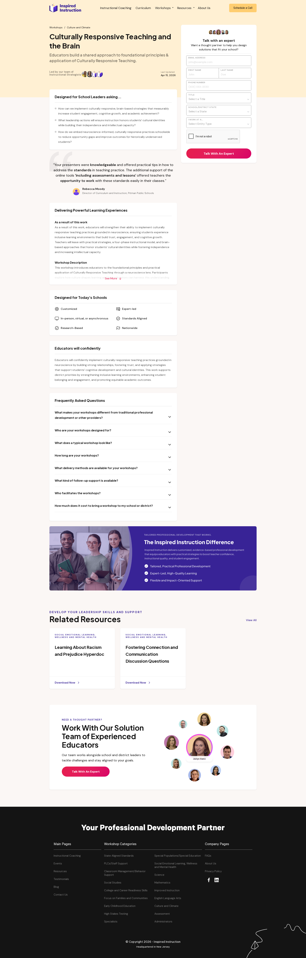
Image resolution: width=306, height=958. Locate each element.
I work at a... (195, 120)
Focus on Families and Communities (126, 898)
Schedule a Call (242, 8)
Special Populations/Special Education (177, 855)
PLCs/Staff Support (116, 863)
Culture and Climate (78, 27)
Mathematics (162, 882)
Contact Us (61, 894)
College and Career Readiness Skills (126, 890)
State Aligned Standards (119, 855)
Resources (60, 871)
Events (58, 863)
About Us (204, 8)
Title (191, 95)
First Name (194, 70)
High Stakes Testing (116, 914)
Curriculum (143, 8)
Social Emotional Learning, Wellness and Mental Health (175, 865)
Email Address (196, 58)
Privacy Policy (213, 871)
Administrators (163, 921)
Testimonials (61, 879)
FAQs (208, 855)
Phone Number (196, 83)
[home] (65, 8)
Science (159, 875)
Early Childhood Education (119, 906)
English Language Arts (167, 898)
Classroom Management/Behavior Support (125, 873)
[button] (164, 8)
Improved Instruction (167, 890)
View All (251, 620)
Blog (56, 887)
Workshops (56, 27)
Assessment (162, 914)
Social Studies (112, 882)
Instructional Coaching (115, 8)
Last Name (227, 70)
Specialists (110, 921)
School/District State (202, 107)
